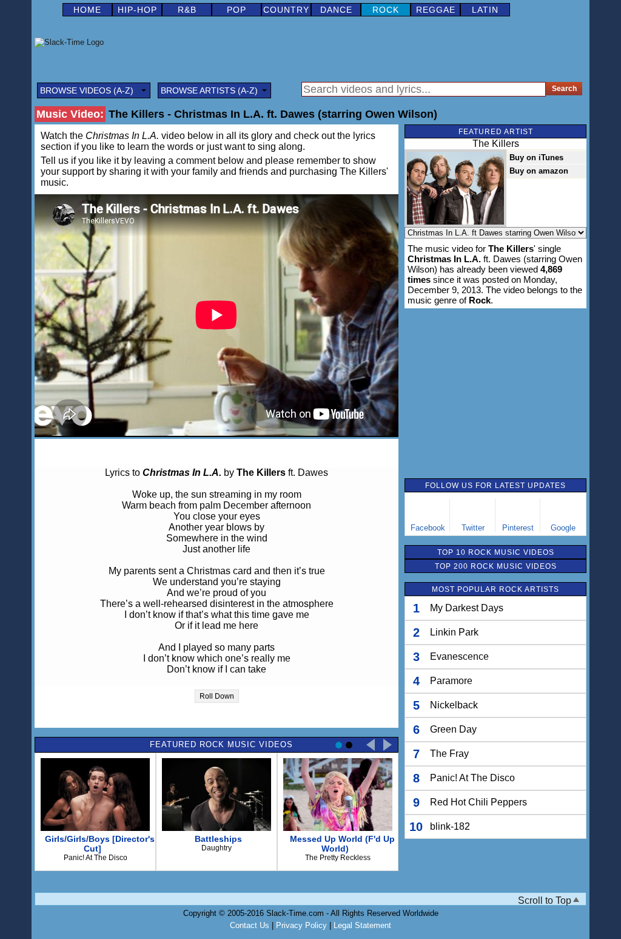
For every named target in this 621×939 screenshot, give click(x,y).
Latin (485, 10)
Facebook (428, 527)
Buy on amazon (538, 170)
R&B (187, 10)
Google (563, 527)
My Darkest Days (466, 608)
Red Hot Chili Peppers (478, 802)
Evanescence (459, 656)
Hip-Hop (137, 10)
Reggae (435, 10)
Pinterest (518, 527)
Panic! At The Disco (472, 778)
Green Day (453, 729)
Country (286, 10)
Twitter (473, 527)
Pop (236, 10)
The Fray (449, 753)
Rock (385, 10)
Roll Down (217, 696)
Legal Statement (362, 925)
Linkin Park (454, 632)
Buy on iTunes (536, 157)
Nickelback (454, 705)
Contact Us (249, 925)
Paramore (451, 681)
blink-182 (450, 826)
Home (87, 10)
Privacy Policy (301, 925)
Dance (336, 10)
